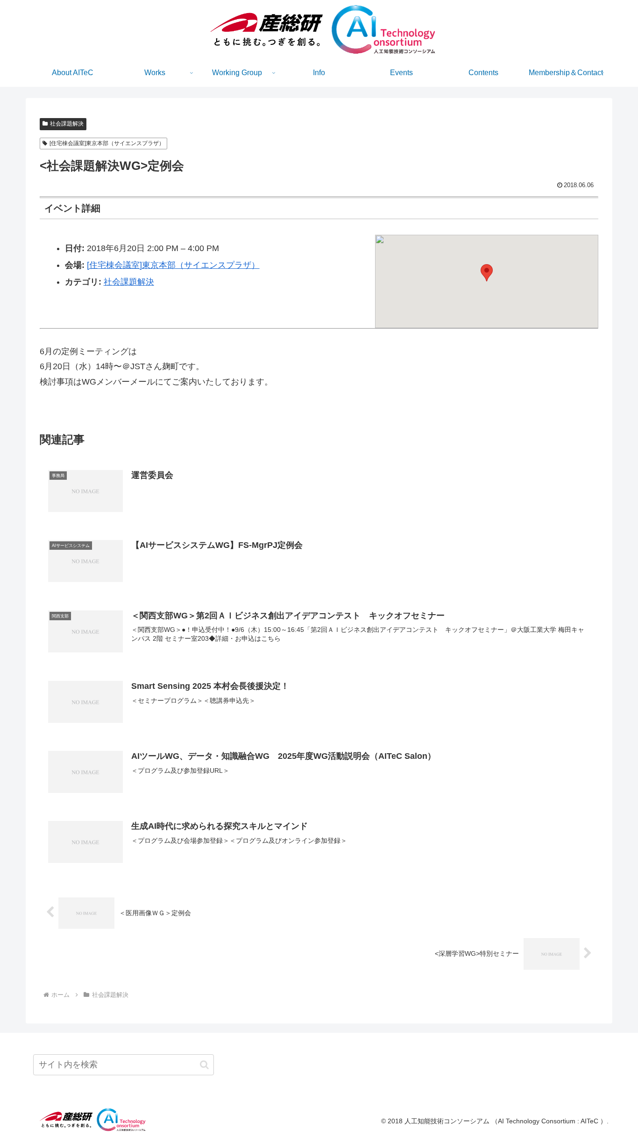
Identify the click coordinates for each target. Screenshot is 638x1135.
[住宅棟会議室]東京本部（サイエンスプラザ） (107, 143)
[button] (487, 272)
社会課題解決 (67, 123)
